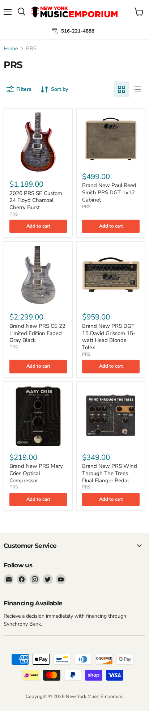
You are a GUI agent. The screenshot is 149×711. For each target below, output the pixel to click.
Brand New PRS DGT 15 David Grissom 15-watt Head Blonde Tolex (108, 336)
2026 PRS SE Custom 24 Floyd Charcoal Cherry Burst (35, 200)
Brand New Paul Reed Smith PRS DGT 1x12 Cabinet (109, 192)
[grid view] (121, 89)
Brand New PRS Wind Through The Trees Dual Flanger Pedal (109, 473)
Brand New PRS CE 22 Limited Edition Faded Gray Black (37, 333)
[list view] (137, 89)
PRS (13, 214)
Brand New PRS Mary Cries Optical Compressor (36, 473)
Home (11, 49)
